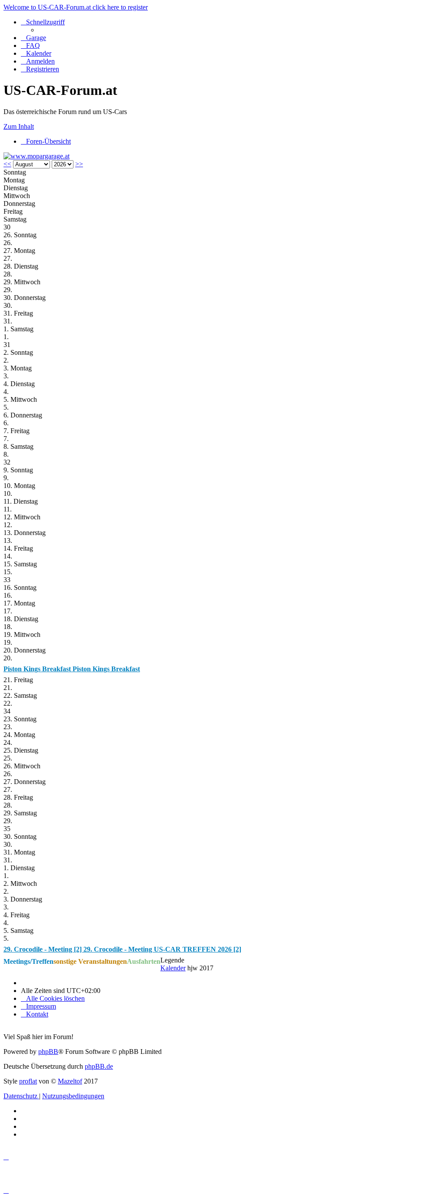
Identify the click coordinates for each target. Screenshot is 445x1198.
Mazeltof (70, 1081)
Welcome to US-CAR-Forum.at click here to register (75, 7)
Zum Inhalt (18, 126)
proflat (28, 1081)
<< (7, 164)
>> (79, 164)
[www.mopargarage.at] (36, 156)
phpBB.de (99, 1066)
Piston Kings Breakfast (38, 669)
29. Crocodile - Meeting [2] (43, 949)
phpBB (48, 1051)
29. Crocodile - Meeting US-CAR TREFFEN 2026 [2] (162, 949)
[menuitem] (33, 37)
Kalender (173, 968)
